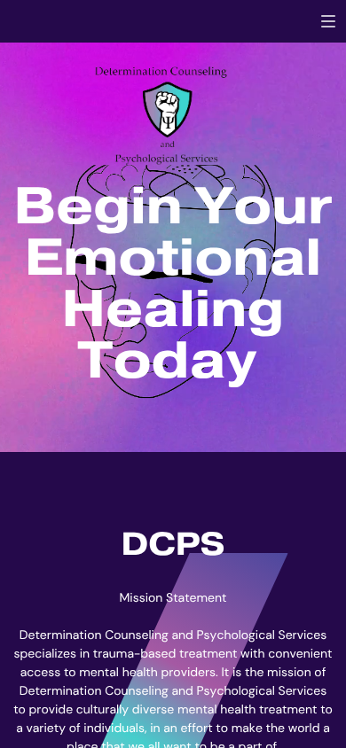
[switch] (328, 21)
